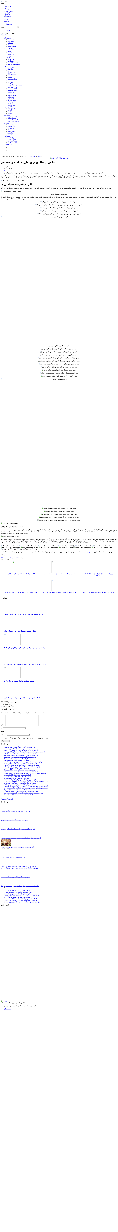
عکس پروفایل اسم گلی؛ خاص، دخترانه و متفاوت (21, 573)
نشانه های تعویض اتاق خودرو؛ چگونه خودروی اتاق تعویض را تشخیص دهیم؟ (25, 773)
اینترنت (10, 110)
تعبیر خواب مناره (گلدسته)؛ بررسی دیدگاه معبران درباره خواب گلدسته (24, 762)
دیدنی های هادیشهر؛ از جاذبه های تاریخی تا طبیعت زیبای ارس (21, 765)
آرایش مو (10, 51)
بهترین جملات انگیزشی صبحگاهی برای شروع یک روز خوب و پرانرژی (23, 793)
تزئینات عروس (12, 46)
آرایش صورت (11, 49)
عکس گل (10, 103)
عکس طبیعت (11, 98)
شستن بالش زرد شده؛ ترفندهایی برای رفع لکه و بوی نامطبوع (18, 866)
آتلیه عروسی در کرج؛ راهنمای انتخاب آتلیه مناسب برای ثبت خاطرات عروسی (26, 786)
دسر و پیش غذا (12, 72)
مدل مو (10, 134)
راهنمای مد (11, 124)
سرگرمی (6, 17)
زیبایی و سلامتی (12, 84)
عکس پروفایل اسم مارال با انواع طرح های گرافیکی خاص (59, 592)
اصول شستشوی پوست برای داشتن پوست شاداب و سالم (20, 763)
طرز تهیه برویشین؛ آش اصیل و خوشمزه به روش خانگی (20, 784)
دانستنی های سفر (13, 62)
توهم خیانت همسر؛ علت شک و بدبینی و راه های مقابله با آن (21, 791)
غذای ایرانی (11, 67)
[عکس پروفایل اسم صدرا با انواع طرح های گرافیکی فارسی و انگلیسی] (98, 572)
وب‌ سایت (3, 734)
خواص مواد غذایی (12, 87)
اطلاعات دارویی (12, 88)
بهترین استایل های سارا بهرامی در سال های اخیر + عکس (23, 614)
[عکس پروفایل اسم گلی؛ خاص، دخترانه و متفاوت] (21, 572)
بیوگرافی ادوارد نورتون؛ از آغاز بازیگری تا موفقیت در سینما (20, 780)
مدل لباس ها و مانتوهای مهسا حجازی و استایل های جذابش (20, 900)
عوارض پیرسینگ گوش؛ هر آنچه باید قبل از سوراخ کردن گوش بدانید (20, 868)
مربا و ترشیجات (12, 79)
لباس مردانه (11, 131)
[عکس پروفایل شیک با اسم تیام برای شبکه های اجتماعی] (21, 591)
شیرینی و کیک (12, 74)
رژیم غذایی (11, 92)
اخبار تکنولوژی (12, 108)
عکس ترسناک (5, 557)
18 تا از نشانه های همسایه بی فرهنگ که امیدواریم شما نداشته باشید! (20, 886)
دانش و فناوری (8, 11)
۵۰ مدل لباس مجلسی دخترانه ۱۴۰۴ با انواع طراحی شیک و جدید (22, 902)
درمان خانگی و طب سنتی (15, 85)
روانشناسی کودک (13, 141)
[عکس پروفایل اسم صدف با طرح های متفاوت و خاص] (59, 572)
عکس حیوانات (12, 102)
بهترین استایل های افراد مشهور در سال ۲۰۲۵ (19, 681)
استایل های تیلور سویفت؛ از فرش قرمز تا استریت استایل (23, 697)
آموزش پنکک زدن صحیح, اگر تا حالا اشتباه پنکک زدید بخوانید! (21, 750)
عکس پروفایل (88, 552)
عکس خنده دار (12, 100)
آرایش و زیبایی (8, 6)
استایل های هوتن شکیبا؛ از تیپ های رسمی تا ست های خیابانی (25, 664)
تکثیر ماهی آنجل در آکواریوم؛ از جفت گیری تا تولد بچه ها (20, 783)
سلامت (6, 19)
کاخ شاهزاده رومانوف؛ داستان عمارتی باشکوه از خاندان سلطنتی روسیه (24, 752)
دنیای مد (6, 21)
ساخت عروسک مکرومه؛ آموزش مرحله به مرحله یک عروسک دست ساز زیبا (26, 788)
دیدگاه (3, 725)
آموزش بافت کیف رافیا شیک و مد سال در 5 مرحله (15, 877)
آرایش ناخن (11, 52)
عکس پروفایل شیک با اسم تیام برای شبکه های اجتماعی (21, 592)
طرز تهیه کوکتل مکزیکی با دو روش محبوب (16, 768)
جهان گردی (11, 61)
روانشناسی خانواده (13, 142)
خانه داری (10, 43)
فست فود (10, 70)
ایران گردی (11, 59)
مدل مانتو (10, 133)
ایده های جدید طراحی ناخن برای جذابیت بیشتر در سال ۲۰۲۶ (24, 648)
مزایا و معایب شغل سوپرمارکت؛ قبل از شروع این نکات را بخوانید (22, 766)
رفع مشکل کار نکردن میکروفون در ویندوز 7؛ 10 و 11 (19, 789)
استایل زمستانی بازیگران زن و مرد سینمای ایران (20, 631)
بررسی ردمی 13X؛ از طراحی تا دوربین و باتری (17, 758)
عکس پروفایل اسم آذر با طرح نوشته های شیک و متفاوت (98, 592)
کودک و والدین (8, 24)
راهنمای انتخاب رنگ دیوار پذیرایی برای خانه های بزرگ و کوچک (21, 771)
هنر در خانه (11, 41)
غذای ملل (10, 69)
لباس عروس (11, 128)
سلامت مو (11, 54)
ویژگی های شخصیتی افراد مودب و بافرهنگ (16, 760)
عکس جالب (11, 97)
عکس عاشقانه (12, 105)
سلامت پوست (12, 56)
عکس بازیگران (12, 95)
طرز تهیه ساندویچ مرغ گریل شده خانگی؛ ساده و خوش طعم (21, 755)
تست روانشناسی (12, 137)
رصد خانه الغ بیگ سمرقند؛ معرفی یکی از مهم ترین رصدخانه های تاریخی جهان (26, 781)
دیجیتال (10, 113)
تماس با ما (7, 30)
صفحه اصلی (7, 1009)
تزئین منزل (11, 44)
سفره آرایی (11, 75)
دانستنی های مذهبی (13, 121)
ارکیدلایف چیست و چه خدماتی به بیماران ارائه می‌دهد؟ (19, 770)
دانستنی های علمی (13, 119)
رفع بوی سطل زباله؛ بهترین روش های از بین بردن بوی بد (20, 757)
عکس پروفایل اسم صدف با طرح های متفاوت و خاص (59, 573)
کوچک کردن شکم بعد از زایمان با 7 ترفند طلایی (17, 775)
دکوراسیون (11, 39)
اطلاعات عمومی (12, 116)
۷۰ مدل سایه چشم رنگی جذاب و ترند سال (13, 857)
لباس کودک (11, 129)
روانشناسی (7, 14)
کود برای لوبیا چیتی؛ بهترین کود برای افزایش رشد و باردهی (20, 753)
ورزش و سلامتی (12, 90)
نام (1, 728)
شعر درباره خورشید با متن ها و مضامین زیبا (16, 778)
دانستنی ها (7, 9)
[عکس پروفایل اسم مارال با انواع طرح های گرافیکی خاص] (59, 591)
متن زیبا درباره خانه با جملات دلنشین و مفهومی (17, 748)
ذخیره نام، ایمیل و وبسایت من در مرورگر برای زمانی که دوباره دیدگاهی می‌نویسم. (26, 738)
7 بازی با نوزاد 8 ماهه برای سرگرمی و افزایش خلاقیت (19, 747)
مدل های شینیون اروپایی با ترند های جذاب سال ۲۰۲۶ (19, 794)
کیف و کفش (11, 126)
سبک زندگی (7, 16)
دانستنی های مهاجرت (14, 64)
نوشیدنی (10, 77)
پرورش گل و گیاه (13, 118)
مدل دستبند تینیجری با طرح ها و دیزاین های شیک (18, 776)
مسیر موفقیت (12, 139)
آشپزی (6, 8)
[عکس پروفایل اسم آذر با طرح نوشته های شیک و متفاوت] (98, 591)
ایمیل (2, 731)
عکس (6, 22)
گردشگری (7, 12)
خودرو (9, 111)
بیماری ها (10, 82)
